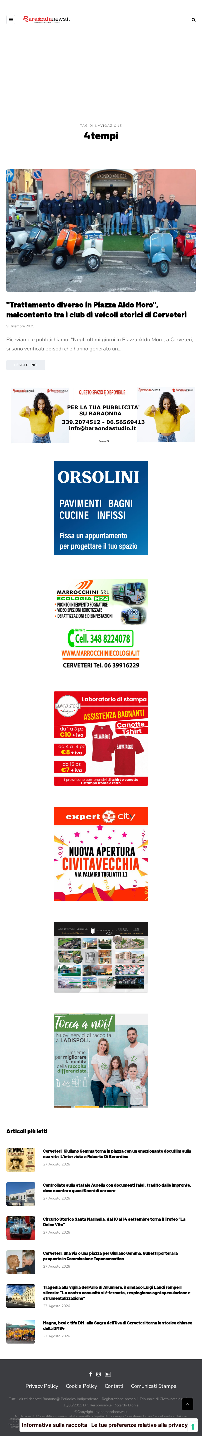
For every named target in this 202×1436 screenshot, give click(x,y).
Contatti (114, 1386)
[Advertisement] (101, 83)
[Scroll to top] (187, 1404)
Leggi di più (25, 365)
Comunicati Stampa (154, 1386)
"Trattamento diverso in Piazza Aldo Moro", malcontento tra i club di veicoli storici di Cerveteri (96, 309)
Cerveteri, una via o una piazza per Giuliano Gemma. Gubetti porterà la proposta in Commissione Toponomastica (110, 1255)
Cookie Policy (81, 1386)
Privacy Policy (42, 1386)
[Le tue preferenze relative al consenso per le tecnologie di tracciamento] (193, 1427)
